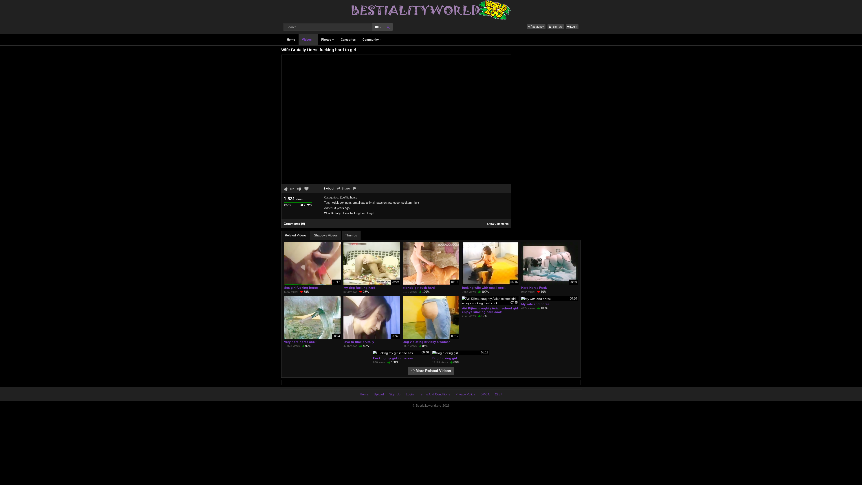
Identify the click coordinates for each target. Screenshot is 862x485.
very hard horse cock (300, 342)
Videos (307, 39)
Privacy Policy (465, 394)
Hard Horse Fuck (534, 287)
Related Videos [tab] (295, 235)
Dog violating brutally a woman (427, 342)
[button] (536, 26)
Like (291, 189)
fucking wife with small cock (484, 287)
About (329, 188)
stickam (406, 202)
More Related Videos (433, 371)
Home (291, 39)
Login (573, 26)
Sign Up (557, 26)
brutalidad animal (364, 202)
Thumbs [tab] (351, 235)
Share (345, 188)
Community (371, 39)
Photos (326, 39)
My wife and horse (535, 304)
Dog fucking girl (444, 358)
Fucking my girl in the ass (393, 358)
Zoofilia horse (348, 197)
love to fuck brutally (358, 342)
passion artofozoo (388, 202)
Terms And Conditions (434, 394)
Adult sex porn (341, 202)
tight (416, 202)
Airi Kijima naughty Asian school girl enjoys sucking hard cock (490, 310)
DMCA (485, 394)
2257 (498, 394)
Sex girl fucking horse (301, 287)
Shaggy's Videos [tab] (326, 235)
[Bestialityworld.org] (431, 9)
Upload (379, 394)
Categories (348, 39)
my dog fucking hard (359, 287)
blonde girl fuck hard (419, 287)
